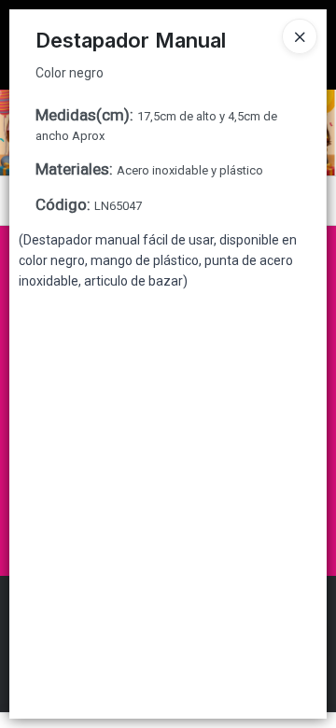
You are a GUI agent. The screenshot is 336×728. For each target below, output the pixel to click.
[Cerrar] (299, 36)
